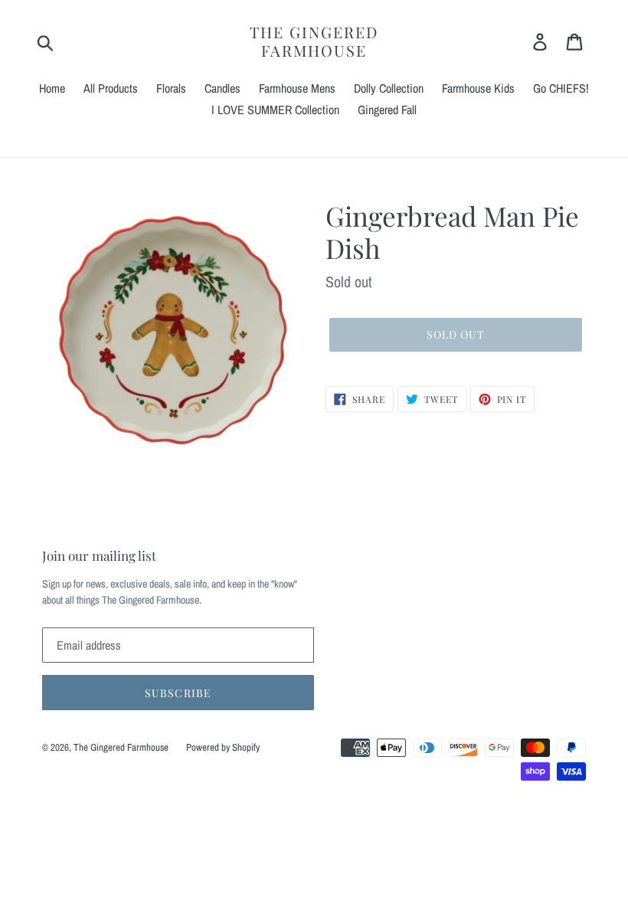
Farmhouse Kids (478, 88)
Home (52, 88)
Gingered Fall (387, 109)
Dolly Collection (389, 88)
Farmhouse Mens (297, 88)
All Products (110, 88)
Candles (222, 88)
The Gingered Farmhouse (314, 41)
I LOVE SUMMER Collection (275, 109)
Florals (171, 88)
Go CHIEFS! (561, 88)
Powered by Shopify (223, 747)
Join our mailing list (99, 555)
